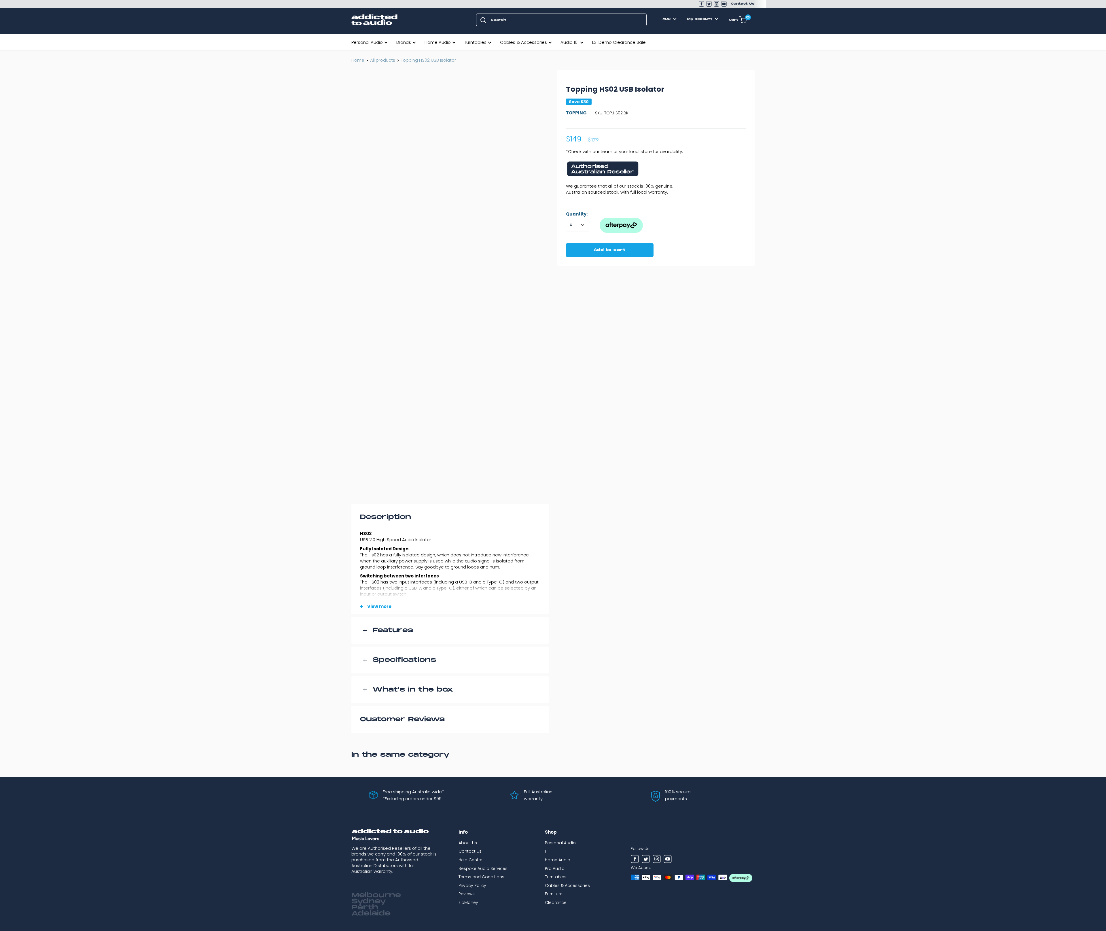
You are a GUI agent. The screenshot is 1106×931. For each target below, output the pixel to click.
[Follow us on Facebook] (701, 4)
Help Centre (470, 860)
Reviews (467, 894)
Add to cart (610, 250)
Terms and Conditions (481, 877)
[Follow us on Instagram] (716, 4)
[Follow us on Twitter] (709, 4)
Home (357, 60)
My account (700, 19)
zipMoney (468, 902)
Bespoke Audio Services (483, 868)
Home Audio (438, 42)
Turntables (475, 42)
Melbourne (376, 895)
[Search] (483, 20)
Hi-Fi (549, 851)
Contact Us (743, 3)
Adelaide (371, 913)
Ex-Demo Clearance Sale (619, 42)
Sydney (368, 901)
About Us (468, 843)
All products (382, 60)
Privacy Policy (472, 885)
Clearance (556, 902)
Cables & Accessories (523, 42)
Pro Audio (555, 868)
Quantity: (577, 214)
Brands (403, 42)
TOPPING (576, 113)
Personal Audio (367, 42)
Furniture (554, 894)
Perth (364, 907)
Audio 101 (569, 42)
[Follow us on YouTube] (724, 4)
